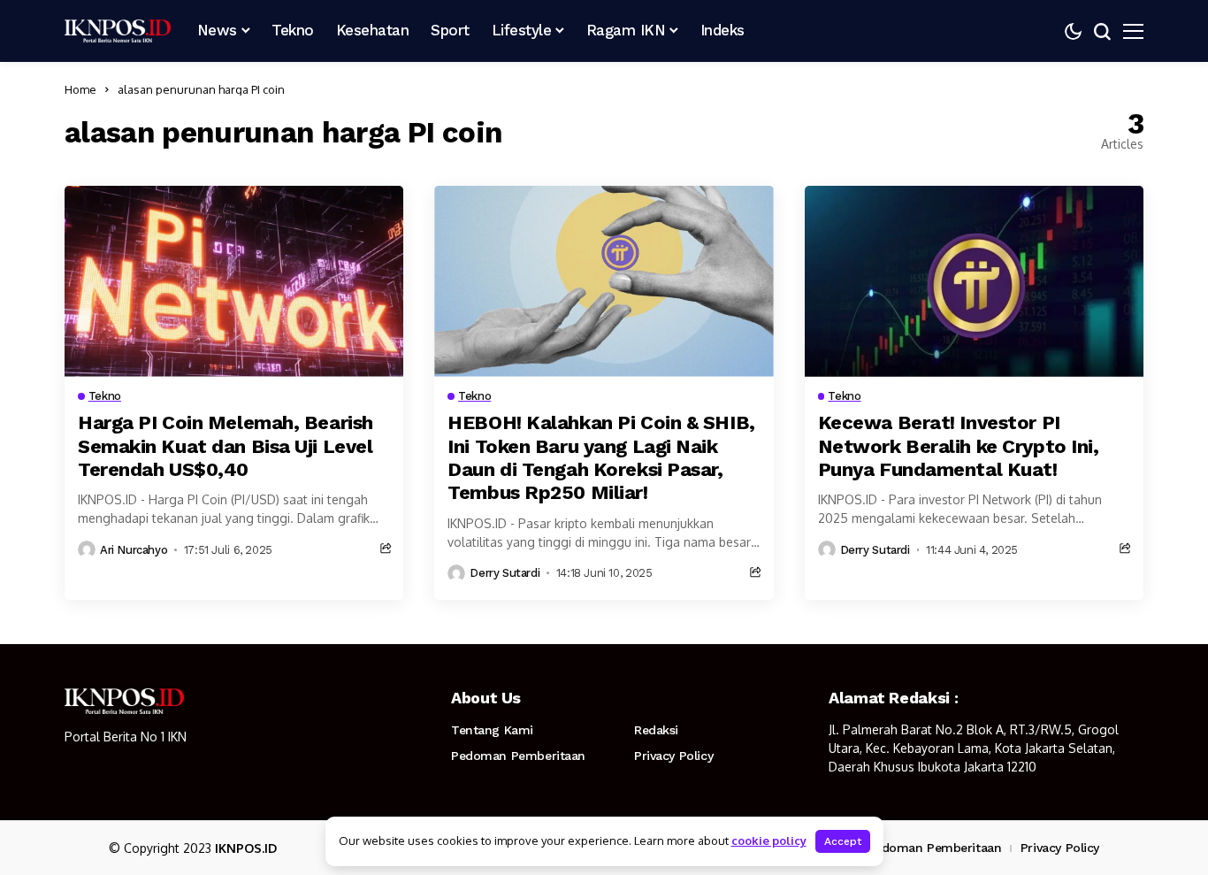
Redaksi (656, 730)
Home (80, 89)
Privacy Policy (673, 755)
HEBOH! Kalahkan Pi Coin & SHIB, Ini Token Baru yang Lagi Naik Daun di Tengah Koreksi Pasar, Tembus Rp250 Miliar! (600, 457)
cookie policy (769, 840)
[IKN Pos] (118, 30)
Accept (842, 841)
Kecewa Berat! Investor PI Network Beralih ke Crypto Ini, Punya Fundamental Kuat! (958, 445)
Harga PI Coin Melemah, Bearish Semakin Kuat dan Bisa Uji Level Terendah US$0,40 (225, 445)
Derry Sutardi (504, 572)
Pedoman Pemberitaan (518, 755)
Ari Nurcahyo (133, 549)
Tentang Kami (492, 730)
